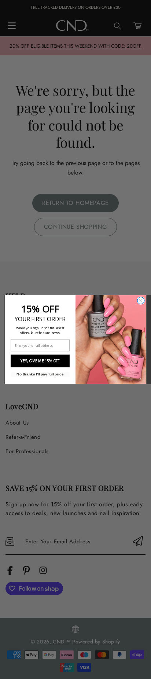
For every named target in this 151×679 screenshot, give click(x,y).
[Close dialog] (140, 300)
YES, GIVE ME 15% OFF (40, 361)
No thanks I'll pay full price (39, 374)
